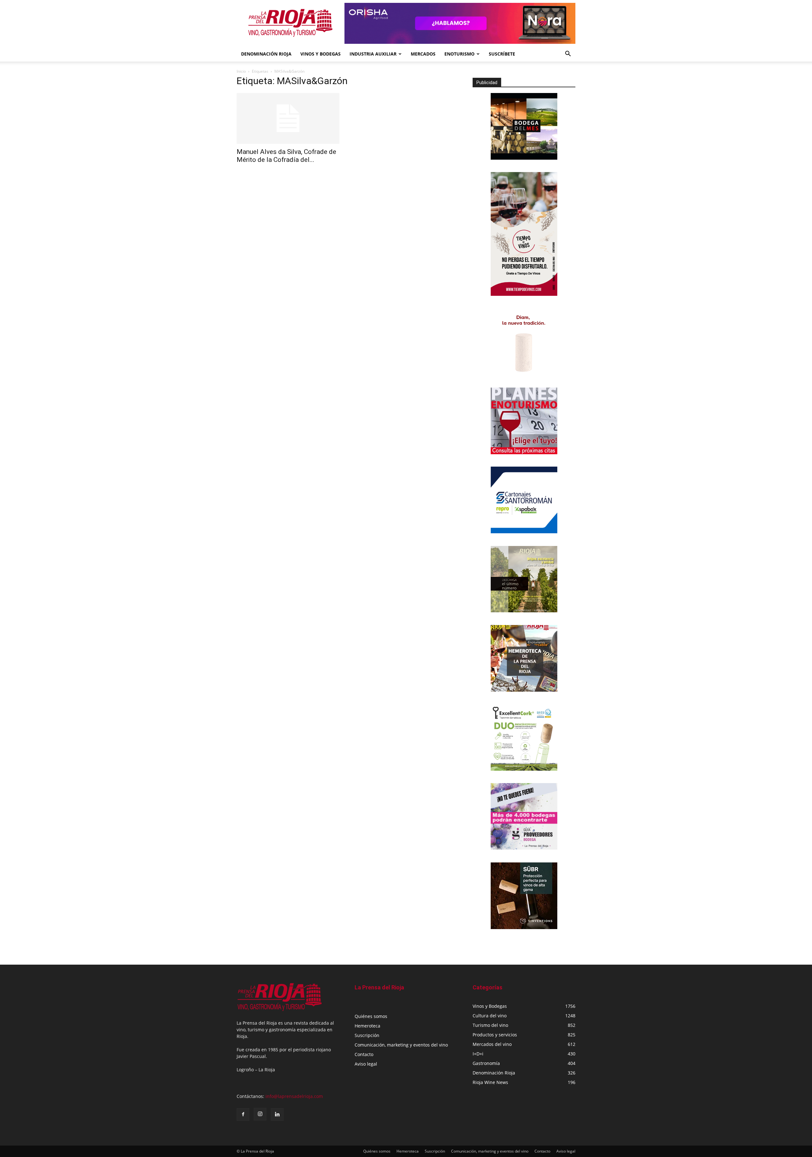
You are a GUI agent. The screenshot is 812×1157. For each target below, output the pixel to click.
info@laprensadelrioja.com (294, 1096)
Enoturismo (459, 54)
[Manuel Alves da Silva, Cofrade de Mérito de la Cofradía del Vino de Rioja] (288, 118)
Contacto (364, 1054)
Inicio (241, 71)
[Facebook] (243, 1114)
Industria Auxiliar (373, 54)
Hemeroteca (367, 1026)
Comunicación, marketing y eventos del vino (401, 1045)
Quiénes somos (371, 1016)
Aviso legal (366, 1064)
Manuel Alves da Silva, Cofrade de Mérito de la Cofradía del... (286, 155)
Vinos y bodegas (320, 54)
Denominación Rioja (266, 54)
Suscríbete (502, 54)
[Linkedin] (277, 1114)
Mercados (423, 54)
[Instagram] (260, 1114)
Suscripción (367, 1035)
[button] (567, 54)
